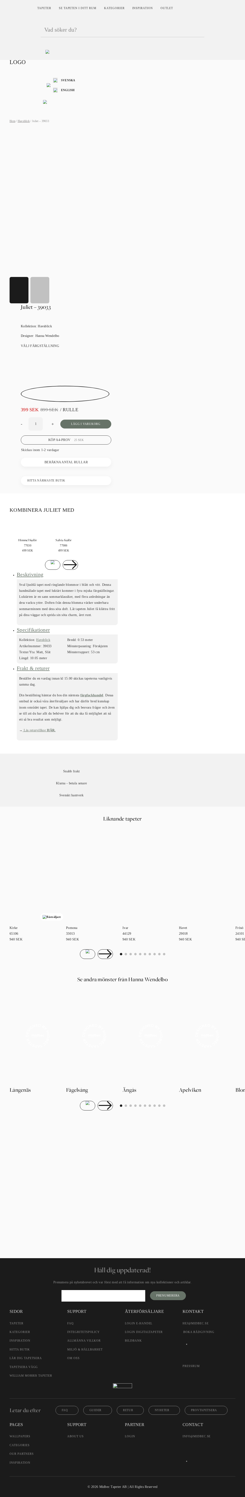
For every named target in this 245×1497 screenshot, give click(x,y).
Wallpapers (20, 1436)
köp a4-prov (66, 440)
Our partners (22, 1454)
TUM (80, 1174)
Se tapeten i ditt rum (77, 8)
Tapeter (44, 8)
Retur (128, 1410)
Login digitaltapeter (144, 1332)
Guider (95, 1410)
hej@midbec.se (195, 1323)
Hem (12, 121)
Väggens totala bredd (72, 1148)
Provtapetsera (204, 1410)
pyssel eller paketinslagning (114, 1211)
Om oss (73, 1358)
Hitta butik (20, 1349)
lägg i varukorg (85, 424)
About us (75, 1436)
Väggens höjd (67, 1159)
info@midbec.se (197, 1436)
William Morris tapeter (31, 1375)
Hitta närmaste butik (46, 480)
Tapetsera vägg (24, 1367)
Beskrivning (30, 574)
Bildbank (133, 1340)
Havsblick (24, 121)
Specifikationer (33, 630)
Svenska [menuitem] (68, 80)
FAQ (70, 1323)
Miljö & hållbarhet (85, 1349)
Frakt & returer (33, 668)
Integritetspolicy (83, 1332)
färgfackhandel (91, 695)
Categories (20, 1445)
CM (63, 1174)
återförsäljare (79, 1201)
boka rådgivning (198, 1332)
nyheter (162, 1410)
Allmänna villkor (84, 1340)
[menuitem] (64, 80)
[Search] (198, 30)
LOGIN (130, 1436)
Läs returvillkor (39, 730)
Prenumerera (168, 1295)
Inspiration (142, 8)
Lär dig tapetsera (26, 1358)
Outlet (167, 8)
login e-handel (138, 1323)
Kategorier (114, 8)
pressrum (191, 1366)
